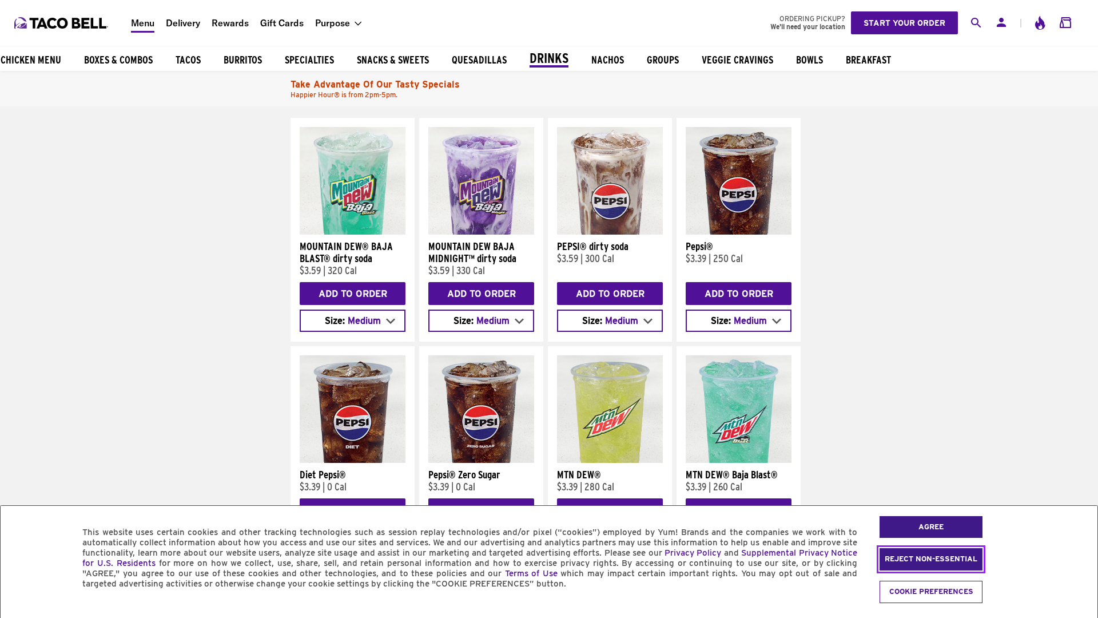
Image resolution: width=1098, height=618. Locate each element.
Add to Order (353, 293)
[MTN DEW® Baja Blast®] (738, 460)
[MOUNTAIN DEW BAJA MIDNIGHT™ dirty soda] (481, 231)
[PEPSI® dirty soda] (610, 231)
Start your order (904, 22)
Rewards (230, 23)
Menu (142, 23)
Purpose (332, 23)
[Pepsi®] (738, 231)
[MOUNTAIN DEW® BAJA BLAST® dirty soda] (352, 231)
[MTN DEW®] (610, 460)
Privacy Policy (693, 553)
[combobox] (352, 321)
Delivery (183, 23)
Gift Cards (282, 23)
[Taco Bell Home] (62, 23)
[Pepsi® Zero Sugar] (481, 460)
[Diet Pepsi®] (352, 460)
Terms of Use (531, 573)
